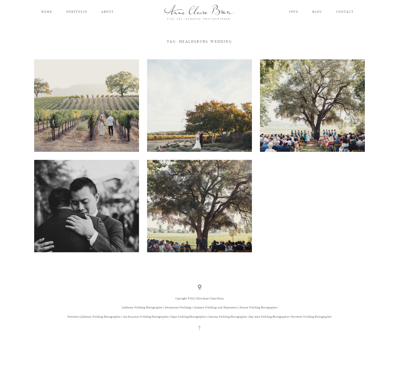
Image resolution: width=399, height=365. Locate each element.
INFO (294, 11)
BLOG (317, 11)
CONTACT (345, 11)
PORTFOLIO (77, 11)
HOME (46, 11)
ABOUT (107, 11)
